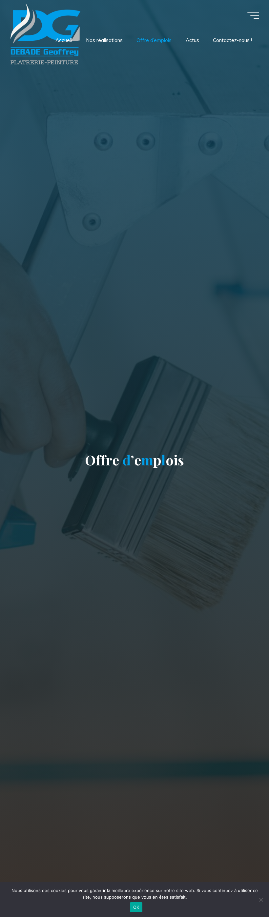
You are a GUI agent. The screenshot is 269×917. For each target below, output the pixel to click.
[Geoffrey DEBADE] (45, 34)
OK (136, 907)
